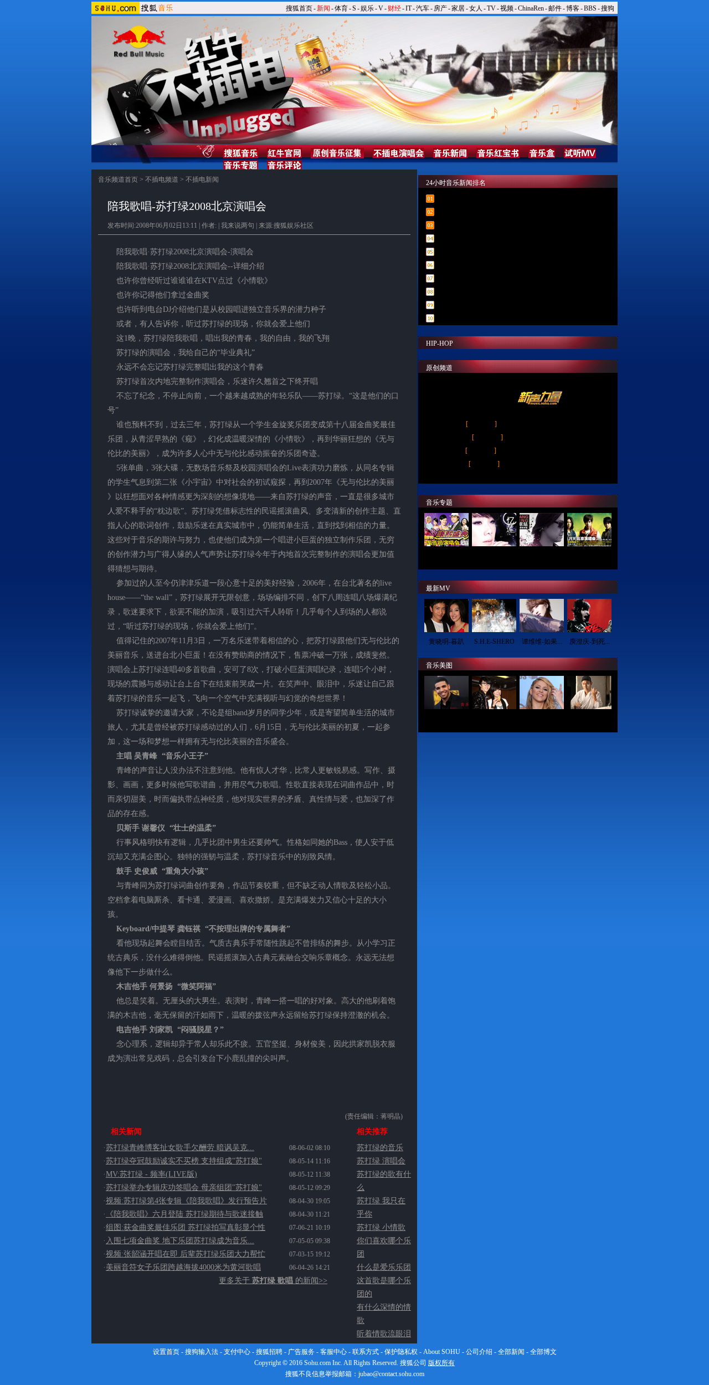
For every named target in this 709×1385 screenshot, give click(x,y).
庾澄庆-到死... (589, 641)
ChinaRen (531, 8)
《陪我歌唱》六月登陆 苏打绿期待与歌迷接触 (184, 1214)
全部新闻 (511, 1352)
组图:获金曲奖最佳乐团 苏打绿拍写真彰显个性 (185, 1227)
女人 (475, 8)
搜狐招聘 (269, 1352)
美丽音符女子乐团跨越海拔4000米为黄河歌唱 (183, 1267)
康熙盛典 (446, 556)
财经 (394, 8)
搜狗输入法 (201, 1352)
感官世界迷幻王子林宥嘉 (534, 450)
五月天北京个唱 (589, 556)
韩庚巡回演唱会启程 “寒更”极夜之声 (496, 265)
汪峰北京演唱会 (541, 556)
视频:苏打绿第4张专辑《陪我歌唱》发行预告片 (186, 1201)
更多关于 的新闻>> (273, 1280)
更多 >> (599, 479)
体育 (341, 8)
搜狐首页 (299, 8)
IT (408, 8)
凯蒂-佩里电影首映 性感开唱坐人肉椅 (498, 305)
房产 (440, 8)
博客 (572, 8)
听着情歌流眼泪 (384, 1334)
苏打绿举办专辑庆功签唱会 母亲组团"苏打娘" (184, 1187)
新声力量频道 (449, 385)
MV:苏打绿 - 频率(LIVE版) (151, 1174)
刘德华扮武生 (589, 718)
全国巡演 (481, 424)
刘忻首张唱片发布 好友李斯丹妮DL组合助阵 (508, 318)
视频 (506, 8)
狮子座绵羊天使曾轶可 (534, 464)
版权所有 (441, 1363)
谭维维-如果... (542, 641)
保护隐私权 (401, 1352)
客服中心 (333, 1352)
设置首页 (166, 1352)
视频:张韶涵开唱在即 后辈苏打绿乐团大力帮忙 (185, 1254)
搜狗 (607, 8)
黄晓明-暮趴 (446, 641)
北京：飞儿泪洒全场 (534, 437)
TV (491, 8)
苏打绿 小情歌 (381, 1227)
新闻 (323, 8)
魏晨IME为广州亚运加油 (535, 424)
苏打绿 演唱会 (381, 1161)
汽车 (422, 8)
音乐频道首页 (118, 179)
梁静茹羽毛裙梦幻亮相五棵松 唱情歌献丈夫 (507, 225)
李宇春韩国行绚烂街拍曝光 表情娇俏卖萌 (503, 279)
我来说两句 (237, 225)
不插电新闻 (202, 179)
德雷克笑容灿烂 (446, 718)
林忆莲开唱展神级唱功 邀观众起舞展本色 (503, 292)
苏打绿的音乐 (380, 1147)
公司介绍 (479, 1352)
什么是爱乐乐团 (384, 1267)
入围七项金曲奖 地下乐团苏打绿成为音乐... (180, 1241)
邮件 (555, 8)
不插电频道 (161, 179)
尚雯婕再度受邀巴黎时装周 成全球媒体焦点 (507, 212)
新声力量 (480, 450)
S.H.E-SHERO (494, 641)
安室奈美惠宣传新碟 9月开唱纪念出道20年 (505, 199)
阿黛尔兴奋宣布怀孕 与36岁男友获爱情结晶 (507, 252)
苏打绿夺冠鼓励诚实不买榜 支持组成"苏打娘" (184, 1161)
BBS (590, 8)
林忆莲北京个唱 (494, 556)
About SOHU (441, 1352)
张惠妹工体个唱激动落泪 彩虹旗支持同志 (503, 239)
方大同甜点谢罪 (494, 718)
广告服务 (301, 1352)
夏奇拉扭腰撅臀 (541, 718)
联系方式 (365, 1352)
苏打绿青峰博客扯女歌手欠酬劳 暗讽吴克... (180, 1147)
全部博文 (543, 1352)
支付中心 (237, 1352)
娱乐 (367, 8)
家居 (458, 8)
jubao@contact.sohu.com (391, 1374)
